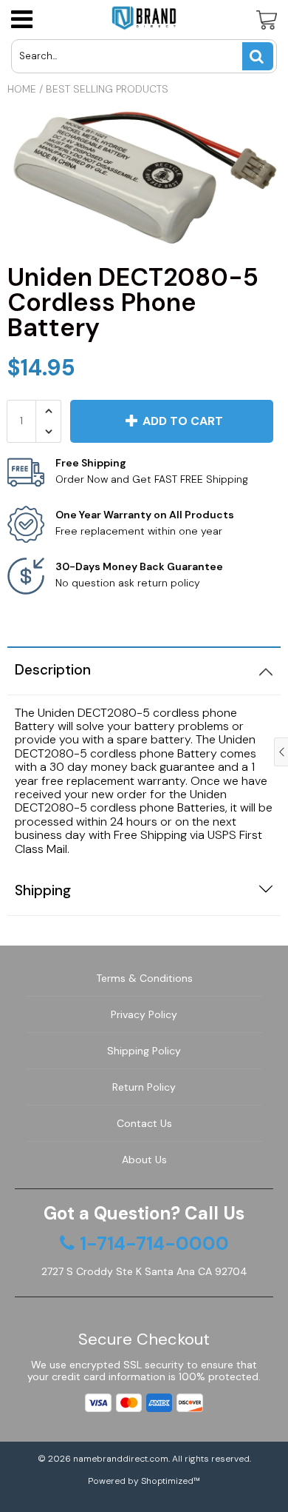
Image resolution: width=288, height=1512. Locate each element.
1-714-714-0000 (154, 1244)
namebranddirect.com (120, 1459)
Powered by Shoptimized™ (144, 1481)
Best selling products (107, 89)
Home (21, 89)
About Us (144, 1159)
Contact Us (144, 1123)
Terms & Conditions (144, 978)
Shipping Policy (144, 1050)
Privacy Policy (144, 1014)
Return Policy (144, 1087)
